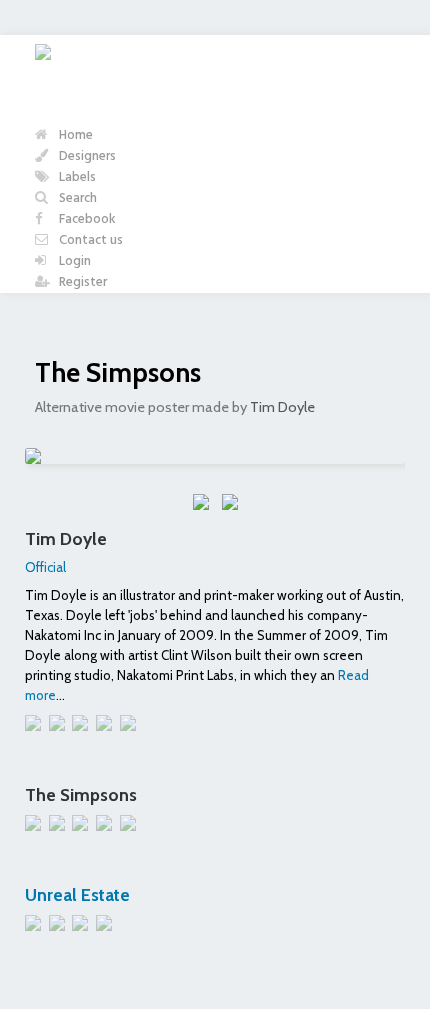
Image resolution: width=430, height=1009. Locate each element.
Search (76, 198)
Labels (76, 177)
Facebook (86, 219)
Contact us (89, 240)
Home (74, 135)
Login (73, 261)
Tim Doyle (282, 407)
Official (45, 567)
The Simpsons (118, 372)
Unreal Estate (77, 894)
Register (81, 282)
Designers (86, 156)
